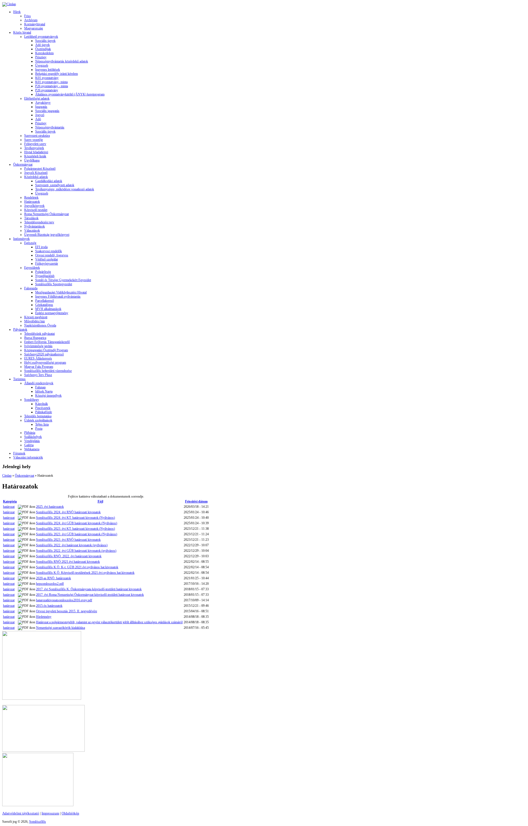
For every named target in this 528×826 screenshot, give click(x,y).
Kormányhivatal (34, 24)
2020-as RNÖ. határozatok (53, 578)
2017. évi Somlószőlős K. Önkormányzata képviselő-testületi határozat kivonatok (89, 589)
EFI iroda (41, 247)
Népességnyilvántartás (49, 127)
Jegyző (39, 115)
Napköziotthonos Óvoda (40, 325)
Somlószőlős (37, 822)
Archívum (30, 20)
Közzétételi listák (35, 156)
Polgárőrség (43, 272)
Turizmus (19, 379)
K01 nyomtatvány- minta (51, 82)
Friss (27, 16)
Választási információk (28, 457)
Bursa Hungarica (35, 338)
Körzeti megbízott (35, 317)
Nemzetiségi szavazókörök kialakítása (60, 628)
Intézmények (21, 239)
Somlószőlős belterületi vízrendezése (48, 371)
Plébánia (29, 433)
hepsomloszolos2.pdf (50, 584)
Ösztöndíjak (43, 49)
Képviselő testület (35, 210)
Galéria (29, 445)
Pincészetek (42, 408)
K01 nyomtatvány (47, 78)
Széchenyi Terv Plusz (38, 375)
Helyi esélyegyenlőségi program (45, 362)
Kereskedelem (44, 53)
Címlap (7, 476)
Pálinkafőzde (43, 412)
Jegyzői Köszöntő (36, 173)
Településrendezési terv (39, 222)
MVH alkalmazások (48, 309)
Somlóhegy (31, 400)
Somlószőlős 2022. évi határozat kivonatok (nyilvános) (72, 545)
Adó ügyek (42, 45)
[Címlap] (9, 4)
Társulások (31, 218)
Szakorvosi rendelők (48, 251)
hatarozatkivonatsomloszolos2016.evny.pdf (64, 600)
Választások (32, 230)
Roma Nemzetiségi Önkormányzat (46, 214)
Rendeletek (31, 197)
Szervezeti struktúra (37, 136)
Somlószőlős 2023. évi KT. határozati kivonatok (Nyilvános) (75, 529)
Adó (38, 119)
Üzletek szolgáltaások (38, 420)
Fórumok (19, 453)
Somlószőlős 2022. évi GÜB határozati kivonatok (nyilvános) (76, 551)
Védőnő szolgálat (46, 259)
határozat (9, 507)
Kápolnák (41, 404)
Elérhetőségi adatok (37, 98)
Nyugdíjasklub (44, 276)
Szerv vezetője (33, 140)
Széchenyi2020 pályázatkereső (44, 354)
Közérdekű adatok (36, 177)
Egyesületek (32, 268)
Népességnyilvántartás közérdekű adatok (61, 61)
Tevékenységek (34, 148)
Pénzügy (40, 57)
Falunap (40, 387)
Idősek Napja (44, 391)
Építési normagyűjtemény (51, 313)
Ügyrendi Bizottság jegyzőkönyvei (46, 235)
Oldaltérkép (70, 813)
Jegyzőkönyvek (34, 206)
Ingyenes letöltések (47, 70)
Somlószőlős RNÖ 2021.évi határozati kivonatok (68, 562)
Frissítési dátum (196, 501)
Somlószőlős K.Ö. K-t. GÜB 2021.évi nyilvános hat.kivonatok (77, 567)
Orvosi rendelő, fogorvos (51, 255)
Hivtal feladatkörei (36, 152)
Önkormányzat (22, 164)
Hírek (17, 12)
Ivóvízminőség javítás (38, 346)
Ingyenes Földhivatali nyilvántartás (58, 296)
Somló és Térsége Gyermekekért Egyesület (63, 280)
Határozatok (32, 202)
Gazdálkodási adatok (48, 181)
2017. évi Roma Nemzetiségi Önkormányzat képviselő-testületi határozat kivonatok (90, 595)
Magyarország (33, 28)
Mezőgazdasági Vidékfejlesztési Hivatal (61, 292)
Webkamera (31, 449)
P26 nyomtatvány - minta (51, 86)
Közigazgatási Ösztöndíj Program (46, 350)
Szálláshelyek (33, 437)
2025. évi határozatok (50, 507)
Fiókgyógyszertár (46, 263)
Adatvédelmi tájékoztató (20, 813)
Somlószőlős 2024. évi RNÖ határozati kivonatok (68, 512)
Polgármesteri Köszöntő (40, 169)
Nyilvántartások (34, 226)
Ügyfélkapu (32, 160)
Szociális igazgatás (47, 111)
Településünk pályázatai (39, 334)
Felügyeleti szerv (35, 144)
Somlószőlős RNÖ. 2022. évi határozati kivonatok (68, 556)
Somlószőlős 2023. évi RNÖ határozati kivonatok (68, 540)
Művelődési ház (34, 321)
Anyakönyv (43, 103)
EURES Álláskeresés (38, 358)
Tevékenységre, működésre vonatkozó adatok (64, 189)
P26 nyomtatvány (46, 90)
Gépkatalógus (44, 305)
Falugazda (30, 288)
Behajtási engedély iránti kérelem (56, 74)
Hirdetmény (43, 617)
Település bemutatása (37, 416)
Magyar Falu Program (38, 367)
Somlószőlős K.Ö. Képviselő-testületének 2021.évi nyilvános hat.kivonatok (85, 573)
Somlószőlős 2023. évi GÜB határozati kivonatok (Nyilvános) (76, 534)
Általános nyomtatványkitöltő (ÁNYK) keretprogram (70, 94)
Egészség (30, 243)
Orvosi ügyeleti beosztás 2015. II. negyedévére (66, 611)
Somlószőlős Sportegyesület (53, 284)
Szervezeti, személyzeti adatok (54, 185)
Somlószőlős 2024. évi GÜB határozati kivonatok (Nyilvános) (76, 523)
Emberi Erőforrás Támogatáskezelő (47, 342)
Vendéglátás (32, 441)
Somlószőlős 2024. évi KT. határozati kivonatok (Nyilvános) (75, 518)
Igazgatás (41, 107)
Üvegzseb (41, 65)
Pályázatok (20, 329)
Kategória (10, 501)
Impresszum (50, 813)
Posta (38, 428)
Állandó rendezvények (38, 383)
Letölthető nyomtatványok (41, 37)
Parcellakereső (44, 301)
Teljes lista (42, 424)
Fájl (100, 501)
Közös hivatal (22, 32)
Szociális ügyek (45, 41)
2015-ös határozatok (49, 606)
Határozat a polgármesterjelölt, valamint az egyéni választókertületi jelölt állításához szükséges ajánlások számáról (109, 622)
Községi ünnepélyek (48, 395)
